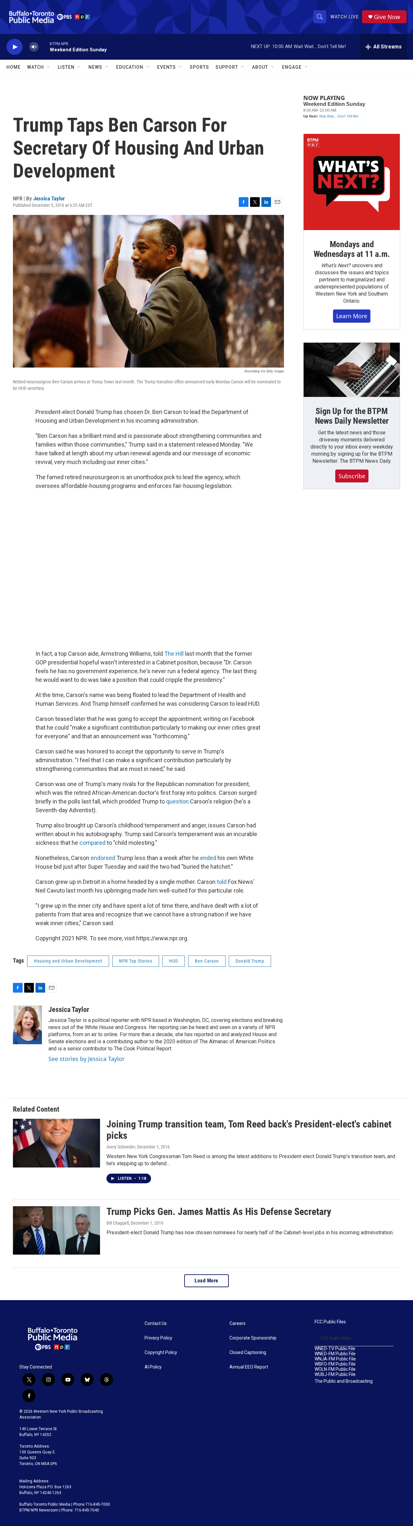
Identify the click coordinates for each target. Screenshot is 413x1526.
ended (208, 857)
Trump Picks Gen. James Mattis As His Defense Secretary (218, 1211)
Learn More (351, 316)
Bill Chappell (117, 1223)
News (95, 67)
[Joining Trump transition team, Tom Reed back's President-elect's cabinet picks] (56, 1143)
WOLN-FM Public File (335, 1369)
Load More (206, 1281)
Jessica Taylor (49, 198)
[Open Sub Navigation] (48, 67)
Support (227, 67)
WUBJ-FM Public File (335, 1374)
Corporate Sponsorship (253, 1338)
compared (92, 842)
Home (13, 67)
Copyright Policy (161, 1352)
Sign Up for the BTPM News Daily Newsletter (352, 416)
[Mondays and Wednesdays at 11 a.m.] (352, 182)
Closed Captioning (247, 1352)
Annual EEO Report (248, 1367)
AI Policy (153, 1367)
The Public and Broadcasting (344, 1381)
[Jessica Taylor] (27, 1025)
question (177, 801)
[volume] (33, 47)
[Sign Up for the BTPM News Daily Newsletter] (352, 370)
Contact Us (156, 1323)
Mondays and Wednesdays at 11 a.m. (352, 249)
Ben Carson (207, 961)
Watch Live (344, 16)
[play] (14, 47)
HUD (173, 961)
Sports (199, 67)
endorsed (103, 857)
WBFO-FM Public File (335, 1364)
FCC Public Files (330, 1321)
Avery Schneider (120, 1146)
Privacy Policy (158, 1338)
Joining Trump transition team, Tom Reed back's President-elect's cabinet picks (248, 1129)
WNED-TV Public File (335, 1348)
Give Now (387, 17)
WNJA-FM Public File (335, 1359)
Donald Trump (250, 961)
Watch (35, 67)
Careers (237, 1323)
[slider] (44, 46)
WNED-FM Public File (335, 1353)
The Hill (174, 653)
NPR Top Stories (135, 961)
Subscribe (351, 476)
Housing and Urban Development (68, 961)
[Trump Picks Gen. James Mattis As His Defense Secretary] (56, 1230)
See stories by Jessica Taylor (86, 1059)
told (222, 881)
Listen (66, 67)
